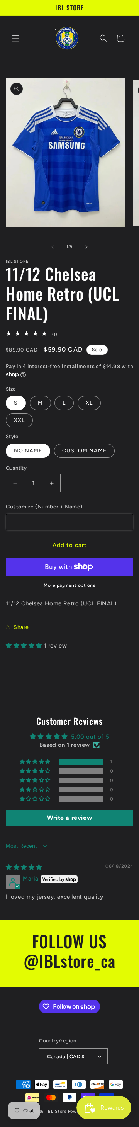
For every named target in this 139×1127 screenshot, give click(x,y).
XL (89, 402)
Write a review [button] (69, 817)
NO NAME (28, 450)
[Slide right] (86, 246)
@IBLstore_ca (69, 960)
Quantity (16, 468)
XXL (19, 420)
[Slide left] (52, 246)
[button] (15, 38)
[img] (24, 867)
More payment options (69, 585)
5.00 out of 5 (90, 736)
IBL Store (56, 1111)
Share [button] (21, 627)
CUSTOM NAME (84, 450)
